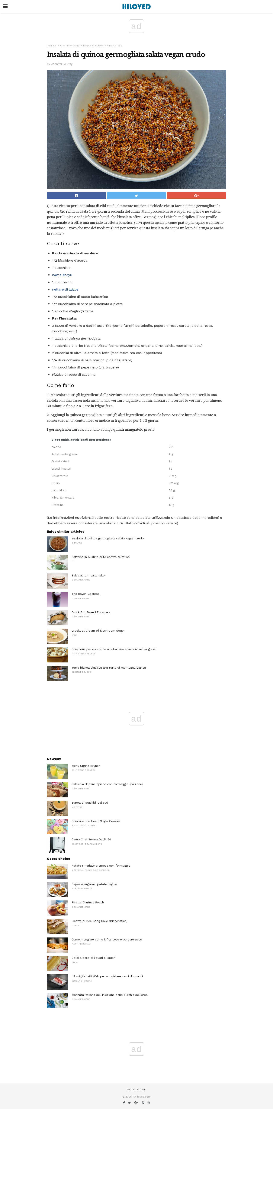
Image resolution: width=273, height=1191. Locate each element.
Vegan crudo (114, 45)
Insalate (51, 45)
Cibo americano (69, 45)
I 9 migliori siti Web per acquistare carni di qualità (107, 976)
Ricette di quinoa (93, 45)
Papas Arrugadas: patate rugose (94, 884)
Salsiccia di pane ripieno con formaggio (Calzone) (107, 784)
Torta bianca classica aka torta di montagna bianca (108, 667)
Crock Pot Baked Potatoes (90, 612)
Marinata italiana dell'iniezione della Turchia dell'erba (109, 994)
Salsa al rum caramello (88, 575)
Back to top (136, 1089)
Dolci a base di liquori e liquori (93, 957)
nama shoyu (62, 275)
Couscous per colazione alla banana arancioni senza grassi (113, 649)
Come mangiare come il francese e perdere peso (106, 939)
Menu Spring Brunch (85, 765)
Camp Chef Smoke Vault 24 (91, 839)
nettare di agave (65, 289)
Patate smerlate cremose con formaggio (100, 865)
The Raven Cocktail (85, 593)
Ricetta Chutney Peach (87, 902)
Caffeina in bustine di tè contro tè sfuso (100, 557)
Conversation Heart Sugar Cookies (95, 821)
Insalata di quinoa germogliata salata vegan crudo (107, 538)
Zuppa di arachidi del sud (89, 802)
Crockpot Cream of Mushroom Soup (97, 630)
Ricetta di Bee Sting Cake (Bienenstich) (99, 921)
